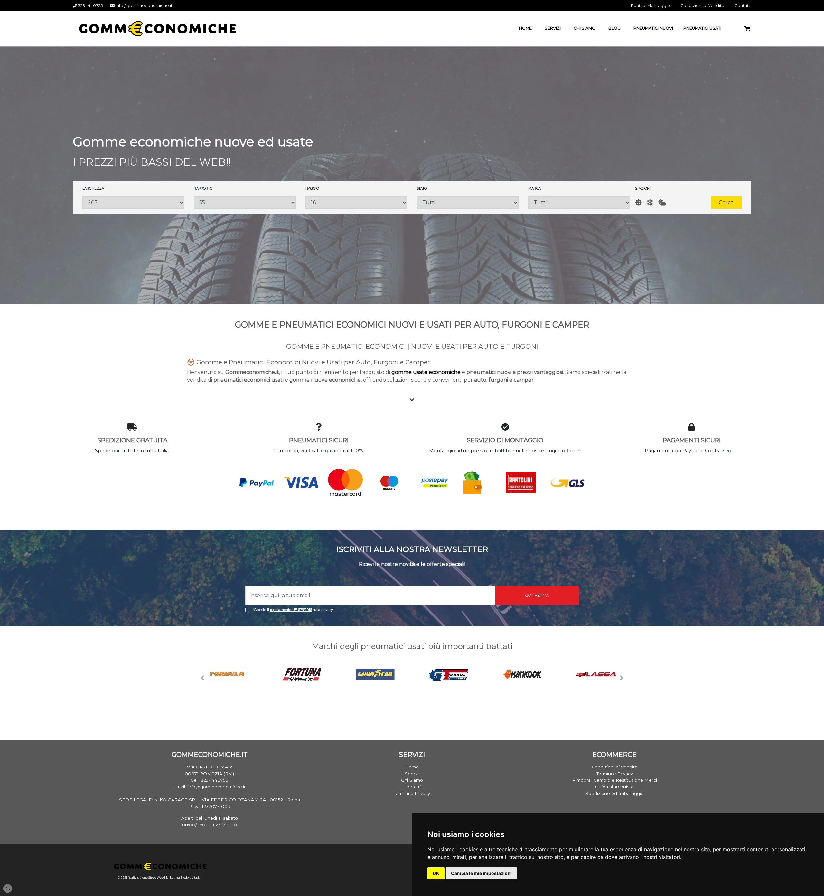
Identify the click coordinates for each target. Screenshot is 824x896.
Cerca (726, 202)
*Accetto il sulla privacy (293, 610)
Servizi (412, 773)
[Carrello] (749, 29)
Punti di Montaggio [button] (650, 5)
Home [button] (525, 28)
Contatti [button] (743, 5)
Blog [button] (614, 28)
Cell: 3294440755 (209, 780)
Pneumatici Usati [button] (702, 28)
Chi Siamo (412, 780)
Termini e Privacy (412, 793)
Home (412, 766)
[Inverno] (650, 202)
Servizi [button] (553, 28)
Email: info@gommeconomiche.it (209, 786)
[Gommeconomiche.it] (154, 28)
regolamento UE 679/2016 (291, 610)
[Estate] (638, 202)
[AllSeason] (662, 202)
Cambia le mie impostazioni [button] (481, 873)
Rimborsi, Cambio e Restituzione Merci (614, 780)
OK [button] (436, 873)
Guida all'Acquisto (614, 786)
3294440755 (90, 5)
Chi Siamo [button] (584, 28)
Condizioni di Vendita (614, 766)
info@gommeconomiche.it (144, 5)
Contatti (412, 786)
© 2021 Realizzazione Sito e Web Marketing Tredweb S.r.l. (159, 877)
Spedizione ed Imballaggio (614, 793)
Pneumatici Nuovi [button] (653, 28)
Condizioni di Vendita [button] (702, 5)
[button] (203, 677)
